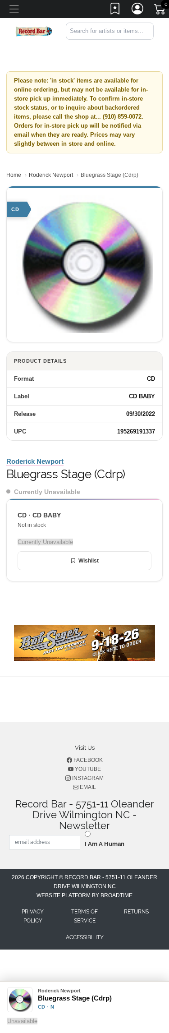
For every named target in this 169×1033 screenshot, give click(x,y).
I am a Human (104, 843)
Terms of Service (84, 916)
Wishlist (88, 561)
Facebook (87, 760)
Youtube (87, 769)
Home (13, 175)
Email (87, 787)
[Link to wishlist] (115, 10)
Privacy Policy (33, 916)
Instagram (87, 778)
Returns (136, 911)
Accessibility (85, 937)
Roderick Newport (51, 175)
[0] (160, 10)
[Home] (33, 30)
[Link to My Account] (138, 10)
